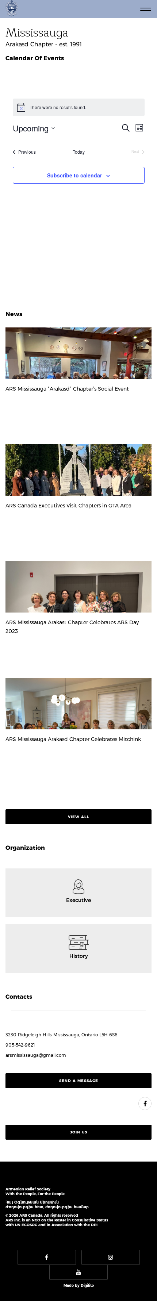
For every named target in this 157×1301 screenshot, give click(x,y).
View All (78, 816)
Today (79, 152)
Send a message (78, 1080)
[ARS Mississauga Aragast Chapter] (145, 1103)
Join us (78, 1132)
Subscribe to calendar (74, 175)
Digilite (87, 1285)
